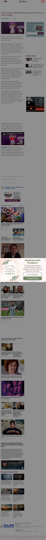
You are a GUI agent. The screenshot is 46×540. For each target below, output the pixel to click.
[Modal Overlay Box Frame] (23, 270)
